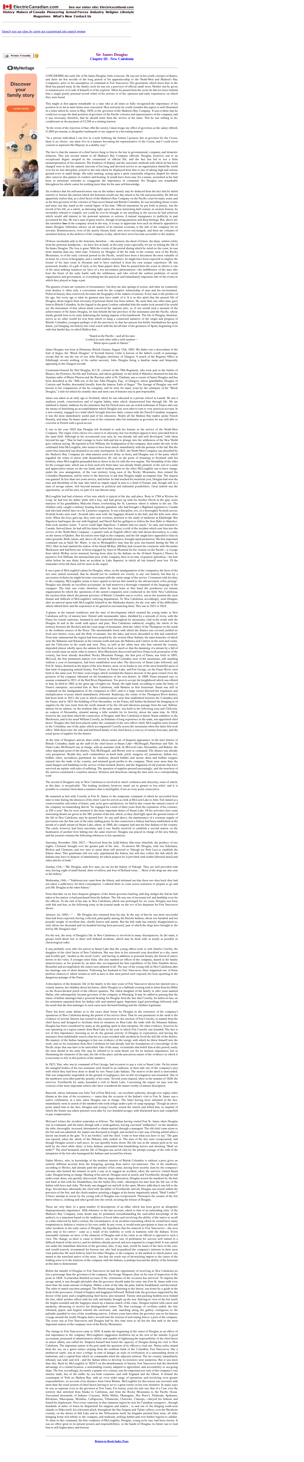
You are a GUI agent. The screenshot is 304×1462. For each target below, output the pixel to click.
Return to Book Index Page (112, 1441)
